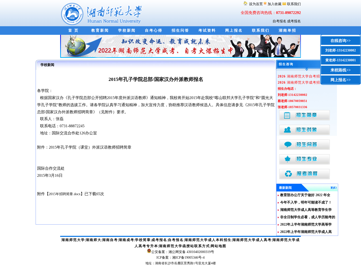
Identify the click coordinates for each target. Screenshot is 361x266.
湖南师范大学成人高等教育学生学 (306, 210)
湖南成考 (126, 240)
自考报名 (279, 21)
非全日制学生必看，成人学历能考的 (307, 217)
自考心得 (154, 30)
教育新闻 (100, 30)
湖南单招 (287, 30)
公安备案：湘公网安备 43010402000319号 (182, 252)
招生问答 (180, 30)
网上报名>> (341, 80)
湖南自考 (110, 240)
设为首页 (255, 4)
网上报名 (234, 30)
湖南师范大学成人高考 (252, 240)
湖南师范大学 (73, 240)
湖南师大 (93, 240)
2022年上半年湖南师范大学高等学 (306, 224)
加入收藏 (274, 4)
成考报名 (294, 21)
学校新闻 (127, 30)
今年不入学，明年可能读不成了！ (306, 202)
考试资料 (207, 30)
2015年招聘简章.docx (65, 194)
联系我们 (293, 4)
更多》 (334, 187)
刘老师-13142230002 (340, 50)
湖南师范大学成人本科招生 (208, 240)
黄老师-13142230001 (340, 60)
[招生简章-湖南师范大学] (180, 57)
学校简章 (143, 240)
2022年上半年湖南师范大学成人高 (306, 232)
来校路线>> (341, 70)
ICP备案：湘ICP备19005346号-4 (180, 257)
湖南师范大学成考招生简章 (304, 82)
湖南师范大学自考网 (102, 13)
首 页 (73, 30)
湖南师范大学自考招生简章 (304, 76)
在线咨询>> (341, 40)
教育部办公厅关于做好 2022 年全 (305, 195)
